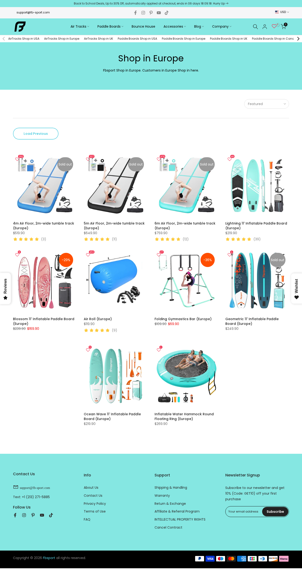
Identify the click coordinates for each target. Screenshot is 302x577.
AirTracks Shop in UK (98, 39)
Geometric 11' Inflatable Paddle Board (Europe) (252, 321)
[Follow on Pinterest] (151, 13)
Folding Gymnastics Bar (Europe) (183, 319)
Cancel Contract (168, 527)
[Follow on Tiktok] (166, 13)
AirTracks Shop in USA (23, 39)
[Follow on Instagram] (143, 13)
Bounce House (143, 26)
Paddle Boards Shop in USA (137, 39)
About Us (91, 487)
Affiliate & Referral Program (177, 511)
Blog (197, 26)
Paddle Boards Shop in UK (228, 39)
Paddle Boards (109, 26)
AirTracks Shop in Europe (61, 39)
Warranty (162, 495)
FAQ (87, 519)
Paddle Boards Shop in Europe (183, 39)
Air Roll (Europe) (98, 319)
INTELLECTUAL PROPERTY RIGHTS (180, 519)
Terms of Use (95, 511)
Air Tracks (78, 26)
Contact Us (93, 495)
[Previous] (4, 38)
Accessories (173, 26)
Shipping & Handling (171, 487)
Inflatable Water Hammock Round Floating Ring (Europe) (184, 416)
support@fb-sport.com (33, 12)
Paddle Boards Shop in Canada (275, 39)
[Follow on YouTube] (159, 13)
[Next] (298, 38)
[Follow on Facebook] (135, 13)
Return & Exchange (170, 503)
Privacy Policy (95, 503)
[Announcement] (151, 3)
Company (220, 26)
